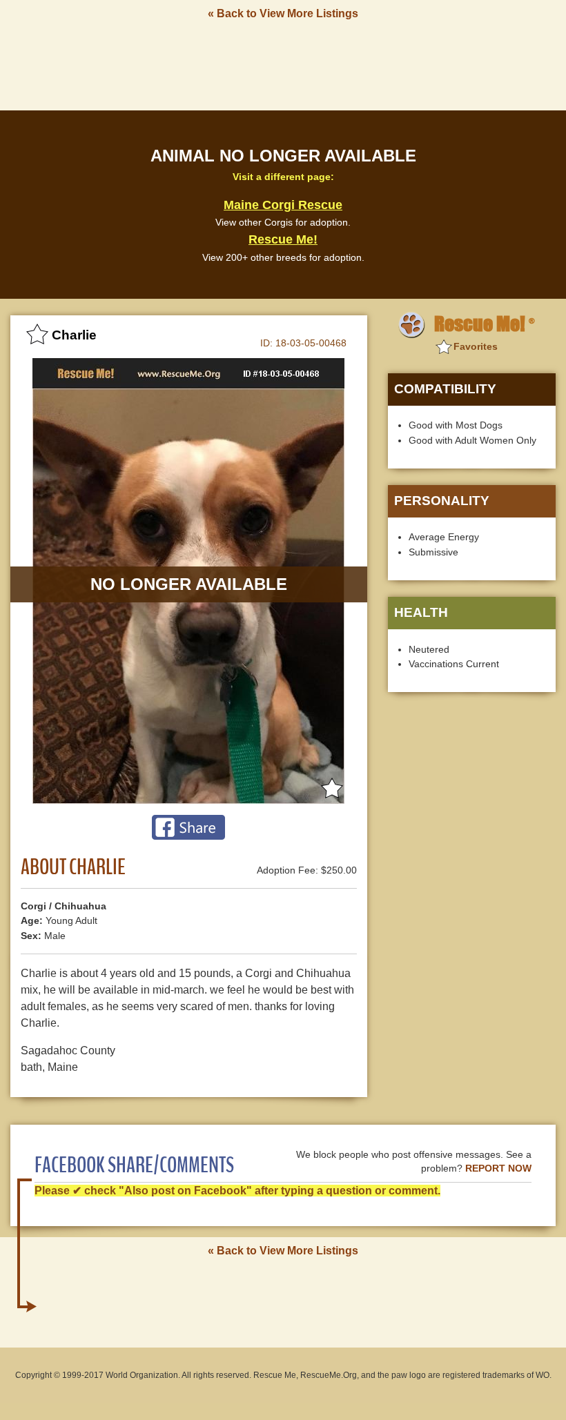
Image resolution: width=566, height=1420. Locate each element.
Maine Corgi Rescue (283, 205)
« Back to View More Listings (283, 13)
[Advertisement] (283, 64)
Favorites (475, 346)
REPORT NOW (498, 1168)
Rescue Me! (283, 239)
